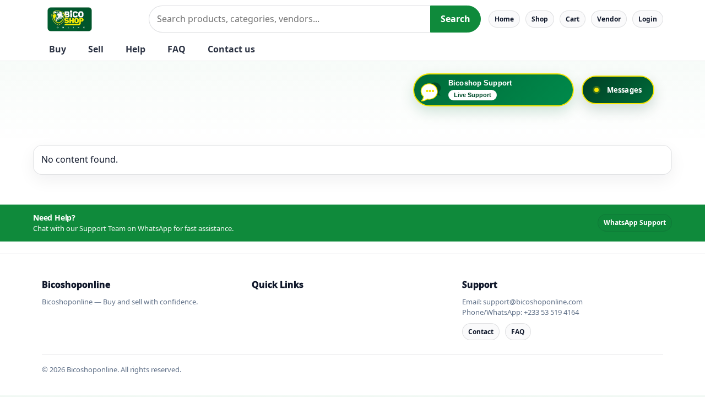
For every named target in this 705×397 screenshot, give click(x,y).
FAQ (176, 49)
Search (455, 19)
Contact (481, 331)
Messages (624, 90)
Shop (540, 19)
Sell (96, 49)
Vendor (609, 19)
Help (135, 49)
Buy (57, 49)
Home (504, 19)
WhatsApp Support (635, 222)
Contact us (231, 49)
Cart (572, 19)
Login (647, 19)
